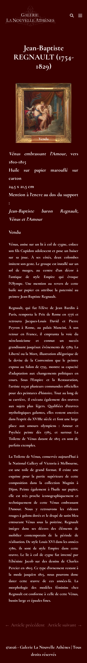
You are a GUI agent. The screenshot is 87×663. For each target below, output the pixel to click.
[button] (72, 15)
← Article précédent (25, 625)
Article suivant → (65, 625)
